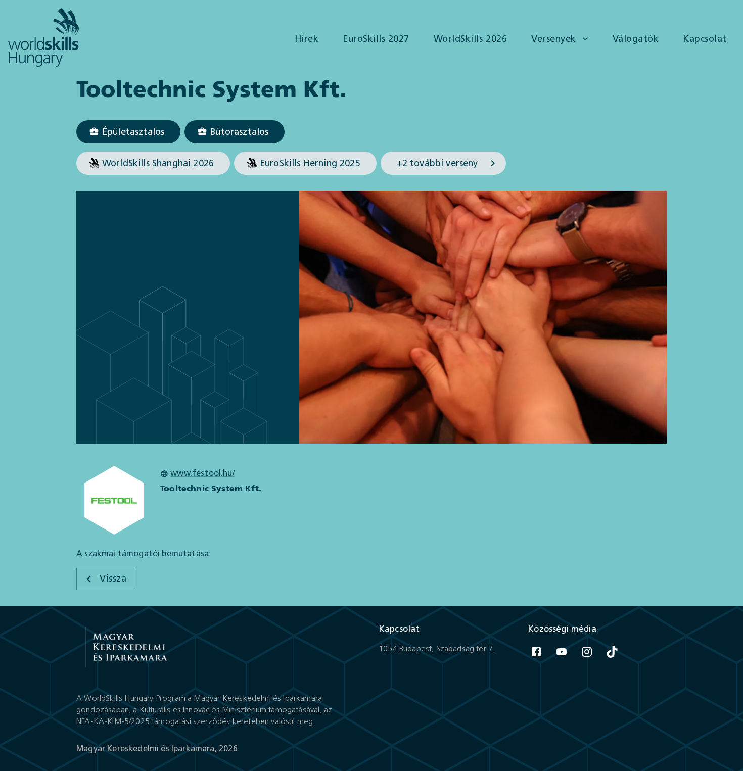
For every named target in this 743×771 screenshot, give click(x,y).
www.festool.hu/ (202, 473)
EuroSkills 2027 (376, 38)
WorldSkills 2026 (470, 38)
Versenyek (553, 38)
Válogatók (636, 38)
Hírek (307, 38)
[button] (128, 131)
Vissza (113, 578)
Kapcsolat (705, 38)
